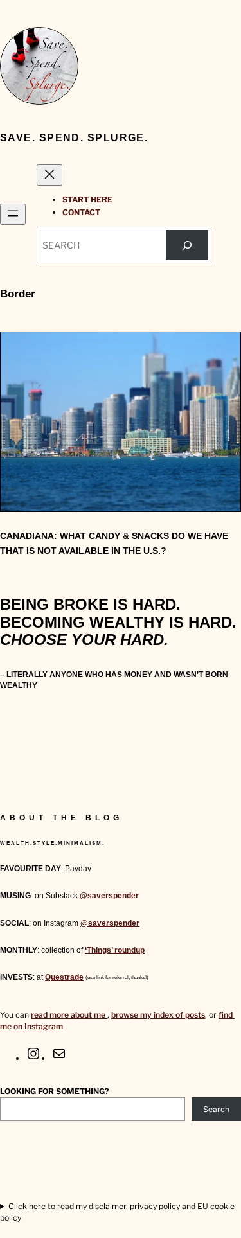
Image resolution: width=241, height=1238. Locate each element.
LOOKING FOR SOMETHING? (54, 1091)
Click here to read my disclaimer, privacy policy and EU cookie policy (117, 1212)
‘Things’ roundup (115, 950)
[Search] (187, 245)
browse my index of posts (158, 1015)
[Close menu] (49, 175)
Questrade (64, 977)
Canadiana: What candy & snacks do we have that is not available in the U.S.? (114, 543)
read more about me (69, 1015)
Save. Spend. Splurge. (74, 137)
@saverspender (109, 895)
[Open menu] (13, 214)
